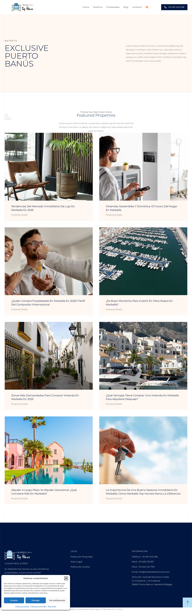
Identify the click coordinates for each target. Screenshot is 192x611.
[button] (66, 578)
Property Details (19, 215)
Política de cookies (22, 606)
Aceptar (14, 600)
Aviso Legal (52, 606)
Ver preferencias (57, 600)
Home (86, 7)
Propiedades (113, 7)
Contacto (137, 7)
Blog (125, 7)
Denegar (36, 600)
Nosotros (97, 7)
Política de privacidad (38, 606)
